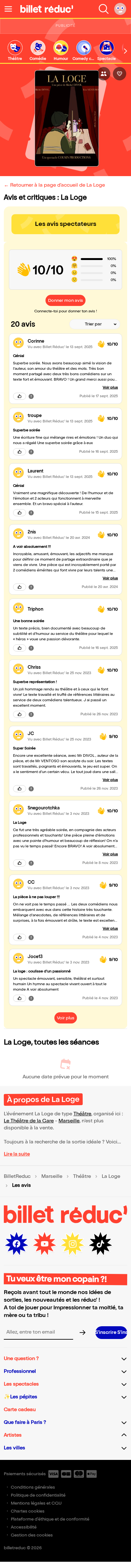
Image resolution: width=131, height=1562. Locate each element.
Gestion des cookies (32, 1535)
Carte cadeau (20, 1410)
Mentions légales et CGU (36, 1503)
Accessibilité (24, 1527)
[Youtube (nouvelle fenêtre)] (44, 1244)
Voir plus (110, 387)
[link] (15, 51)
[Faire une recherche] (104, 9)
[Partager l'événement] (103, 73)
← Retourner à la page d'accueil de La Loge (54, 185)
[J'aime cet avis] (19, 396)
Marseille (69, 1121)
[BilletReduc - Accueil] (46, 9)
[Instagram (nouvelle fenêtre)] (72, 1244)
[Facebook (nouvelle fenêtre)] (16, 1244)
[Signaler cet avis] (31, 396)
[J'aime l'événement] (119, 73)
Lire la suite (17, 1154)
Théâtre (82, 1114)
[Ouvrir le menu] (11, 9)
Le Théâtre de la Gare (29, 1121)
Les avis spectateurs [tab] (65, 224)
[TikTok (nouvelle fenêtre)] (100, 1244)
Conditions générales (33, 1487)
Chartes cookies (28, 1511)
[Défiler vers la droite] (125, 51)
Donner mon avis (65, 300)
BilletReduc (17, 1176)
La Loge (111, 1176)
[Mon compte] (120, 9)
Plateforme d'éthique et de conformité (50, 1519)
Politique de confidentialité (38, 1495)
